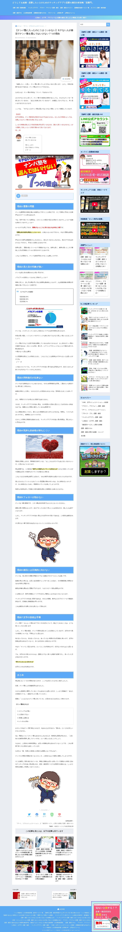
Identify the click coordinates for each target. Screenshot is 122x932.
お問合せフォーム (70, 13)
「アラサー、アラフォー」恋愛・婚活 (93, 406)
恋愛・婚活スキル (68, 823)
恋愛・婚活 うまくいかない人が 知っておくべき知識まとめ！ (38, 917)
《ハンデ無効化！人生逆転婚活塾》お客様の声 (55, 927)
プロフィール (51, 13)
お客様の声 (60, 13)
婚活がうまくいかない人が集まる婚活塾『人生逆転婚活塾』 (47, 922)
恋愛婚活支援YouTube (40, 13)
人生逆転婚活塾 (27, 13)
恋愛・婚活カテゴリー (66, 7)
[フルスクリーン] (107, 211)
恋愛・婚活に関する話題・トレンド (92, 432)
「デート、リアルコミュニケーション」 (28, 823)
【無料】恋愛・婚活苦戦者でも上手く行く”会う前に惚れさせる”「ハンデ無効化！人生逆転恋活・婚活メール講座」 (76, 912)
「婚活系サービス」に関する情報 (51, 823)
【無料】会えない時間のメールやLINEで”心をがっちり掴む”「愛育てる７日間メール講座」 (28, 915)
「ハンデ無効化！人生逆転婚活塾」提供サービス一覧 (28, 912)
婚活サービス (59, 826)
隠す (24, 196)
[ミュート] (104, 211)
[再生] (82, 211)
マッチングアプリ (33, 7)
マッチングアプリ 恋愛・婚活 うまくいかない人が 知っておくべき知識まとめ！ (79, 917)
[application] (94, 204)
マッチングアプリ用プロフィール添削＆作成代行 (68, 915)
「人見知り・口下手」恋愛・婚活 (91, 421)
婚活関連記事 (69, 826)
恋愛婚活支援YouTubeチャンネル (85, 925)
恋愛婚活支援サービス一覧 (81, 7)
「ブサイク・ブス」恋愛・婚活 (91, 413)
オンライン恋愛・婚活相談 (98, 7)
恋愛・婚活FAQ (17, 13)
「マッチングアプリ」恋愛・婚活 (91, 417)
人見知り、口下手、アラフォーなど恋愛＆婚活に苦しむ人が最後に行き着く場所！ (61, 17)
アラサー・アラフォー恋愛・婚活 (49, 7)
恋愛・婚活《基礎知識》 (20, 7)
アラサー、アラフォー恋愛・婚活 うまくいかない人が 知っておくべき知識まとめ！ (86, 920)
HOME (62, 909)
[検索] (108, 24)
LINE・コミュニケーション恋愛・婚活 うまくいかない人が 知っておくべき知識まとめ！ (37, 920)
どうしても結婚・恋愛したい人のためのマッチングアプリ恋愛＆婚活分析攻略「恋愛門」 (53, 2)
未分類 (83, 436)
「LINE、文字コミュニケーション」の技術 (94, 402)
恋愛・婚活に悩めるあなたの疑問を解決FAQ (16, 922)
